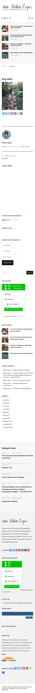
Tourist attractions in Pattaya (21, 380)
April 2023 (6, 400)
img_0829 (9, 157)
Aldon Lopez (6, 142)
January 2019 (7, 424)
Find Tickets (14, 309)
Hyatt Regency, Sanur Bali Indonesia (21, 52)
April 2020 (6, 403)
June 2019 (6, 409)
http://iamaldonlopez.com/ (13, 146)
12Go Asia (12, 316)
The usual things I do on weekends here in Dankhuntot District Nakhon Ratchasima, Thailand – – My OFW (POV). (18, 375)
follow (29, 617)
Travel (21, 463)
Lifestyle (4, 453)
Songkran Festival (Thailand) (21, 370)
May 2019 (6, 412)
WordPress (5, 690)
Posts (14, 473)
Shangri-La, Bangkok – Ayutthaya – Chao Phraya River (21, 44)
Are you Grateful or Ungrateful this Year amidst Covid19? (21, 35)
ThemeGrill (11, 688)
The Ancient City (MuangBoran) (22, 388)
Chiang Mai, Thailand (9, 501)
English (7, 220)
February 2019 (7, 421)
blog (3, 463)
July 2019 (6, 406)
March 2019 (6, 418)
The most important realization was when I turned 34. (21, 26)
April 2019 (6, 415)
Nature (15, 463)
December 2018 (8, 427)
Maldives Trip (7, 467)
